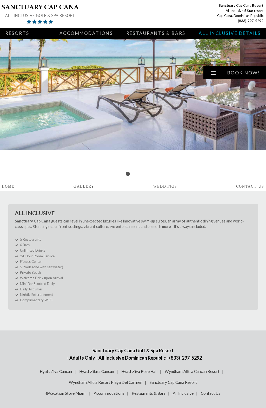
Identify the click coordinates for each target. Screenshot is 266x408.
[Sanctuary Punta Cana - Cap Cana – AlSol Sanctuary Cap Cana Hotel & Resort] (61, 14)
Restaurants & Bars (155, 33)
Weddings (165, 186)
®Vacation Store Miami (66, 393)
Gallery (84, 186)
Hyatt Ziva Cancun (56, 371)
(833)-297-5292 (250, 21)
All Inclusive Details (230, 33)
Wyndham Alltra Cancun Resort (192, 371)
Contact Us (250, 186)
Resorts (17, 33)
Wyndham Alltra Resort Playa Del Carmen (105, 382)
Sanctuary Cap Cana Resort (173, 382)
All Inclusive (183, 393)
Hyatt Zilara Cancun (96, 371)
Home (8, 186)
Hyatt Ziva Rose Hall (139, 371)
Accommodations (86, 33)
